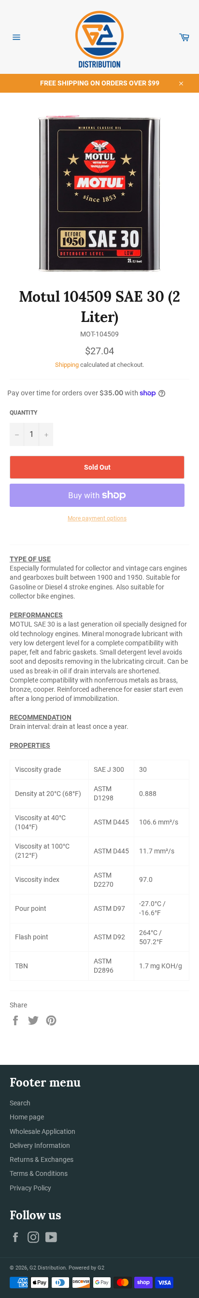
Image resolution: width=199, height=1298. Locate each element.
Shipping (67, 364)
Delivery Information (40, 1145)
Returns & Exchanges (41, 1159)
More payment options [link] (97, 518)
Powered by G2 (86, 1268)
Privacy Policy (30, 1188)
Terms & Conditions (39, 1173)
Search (20, 1103)
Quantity (23, 412)
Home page (27, 1117)
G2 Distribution (47, 1268)
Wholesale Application (42, 1131)
